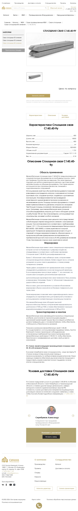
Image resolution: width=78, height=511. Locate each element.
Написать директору (44, 488)
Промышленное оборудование (41, 15)
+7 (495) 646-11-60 (8, 471)
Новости (38, 477)
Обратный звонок (56, 8)
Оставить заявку (51, 437)
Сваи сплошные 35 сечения (12, 40)
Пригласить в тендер (13, 50)
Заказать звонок (38, 96)
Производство (19, 3)
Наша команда (40, 481)
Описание (52, 115)
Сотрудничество (50, 3)
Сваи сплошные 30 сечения (12, 37)
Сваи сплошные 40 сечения (12, 43)
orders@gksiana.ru (12, 473)
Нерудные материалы (65, 15)
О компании (6, 3)
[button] (73, 7)
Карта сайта (36, 499)
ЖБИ (23, 15)
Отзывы (37, 472)
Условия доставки (65, 116)
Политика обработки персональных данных (61, 499)
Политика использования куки (12, 502)
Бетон (15, 15)
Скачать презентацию (66, 488)
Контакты (73, 3)
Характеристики (35, 115)
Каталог (6, 15)
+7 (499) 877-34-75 (71, 9)
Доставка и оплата (34, 3)
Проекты (63, 3)
